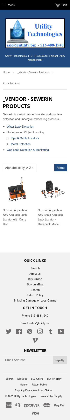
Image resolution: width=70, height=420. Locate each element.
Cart (64, 5)
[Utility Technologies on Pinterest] (29, 332)
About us (35, 273)
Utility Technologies (25, 396)
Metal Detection (21, 144)
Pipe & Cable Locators (25, 138)
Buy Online (35, 279)
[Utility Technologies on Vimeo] (35, 341)
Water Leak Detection (20, 126)
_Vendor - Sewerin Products (33, 72)
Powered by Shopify (51, 396)
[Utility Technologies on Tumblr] (50, 332)
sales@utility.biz (39, 323)
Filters (61, 167)
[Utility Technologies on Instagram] (40, 332)
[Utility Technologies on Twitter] (8, 332)
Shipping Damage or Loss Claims (35, 300)
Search (35, 268)
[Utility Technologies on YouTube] (61, 332)
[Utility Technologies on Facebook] (19, 332)
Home (6, 72)
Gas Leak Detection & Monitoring (28, 150)
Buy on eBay (35, 284)
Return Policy (35, 295)
